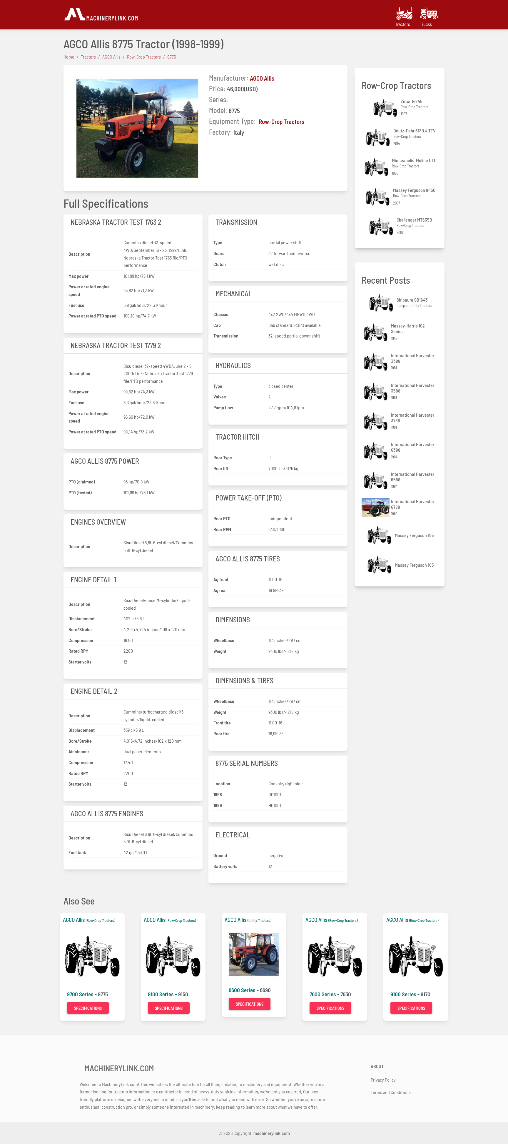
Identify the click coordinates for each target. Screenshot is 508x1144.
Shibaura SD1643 (412, 299)
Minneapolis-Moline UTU (414, 160)
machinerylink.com (271, 1133)
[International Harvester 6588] (376, 481)
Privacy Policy (383, 1080)
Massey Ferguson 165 (414, 565)
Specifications (88, 1008)
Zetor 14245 (411, 101)
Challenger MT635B (414, 219)
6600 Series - (244, 990)
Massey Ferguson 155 (414, 535)
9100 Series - (163, 994)
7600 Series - (325, 994)
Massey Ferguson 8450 (414, 190)
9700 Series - (82, 994)
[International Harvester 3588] (376, 391)
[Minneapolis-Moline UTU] (377, 167)
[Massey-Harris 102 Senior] (376, 332)
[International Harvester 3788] (376, 421)
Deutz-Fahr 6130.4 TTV (414, 130)
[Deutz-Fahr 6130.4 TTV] (378, 137)
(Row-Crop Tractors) (100, 920)
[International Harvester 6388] (376, 451)
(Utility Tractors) (259, 920)
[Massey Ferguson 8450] (378, 197)
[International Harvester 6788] (376, 507)
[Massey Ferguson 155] (380, 535)
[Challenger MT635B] (382, 226)
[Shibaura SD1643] (382, 303)
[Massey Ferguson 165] (380, 565)
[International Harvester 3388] (376, 362)
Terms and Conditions (391, 1092)
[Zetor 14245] (386, 108)
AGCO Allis (262, 78)
